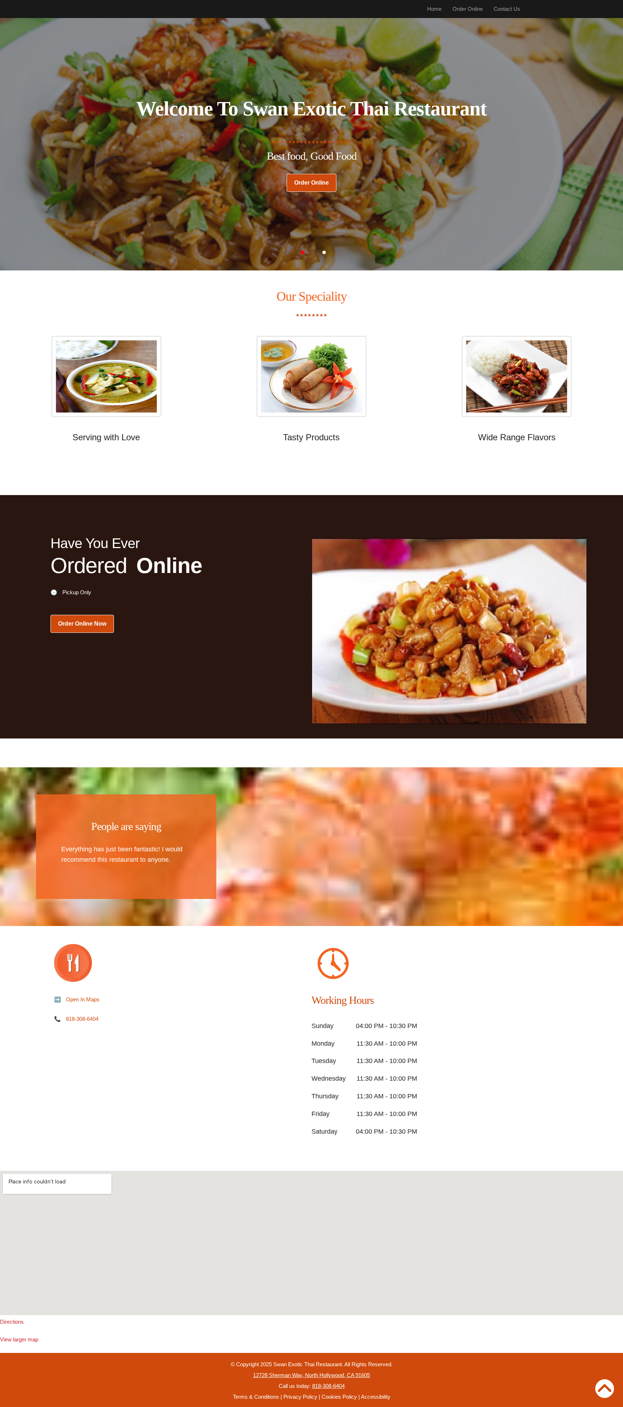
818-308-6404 (82, 1019)
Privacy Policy (300, 1397)
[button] (302, 252)
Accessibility (375, 1397)
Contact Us (507, 9)
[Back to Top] (604, 1388)
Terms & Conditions (256, 1397)
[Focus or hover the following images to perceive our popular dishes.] (106, 382)
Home (434, 9)
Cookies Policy (339, 1397)
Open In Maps (83, 999)
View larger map (19, 1339)
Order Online (467, 9)
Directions (12, 1322)
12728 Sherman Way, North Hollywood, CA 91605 (311, 1375)
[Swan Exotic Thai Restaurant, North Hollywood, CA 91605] (311, 1243)
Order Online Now (82, 624)
